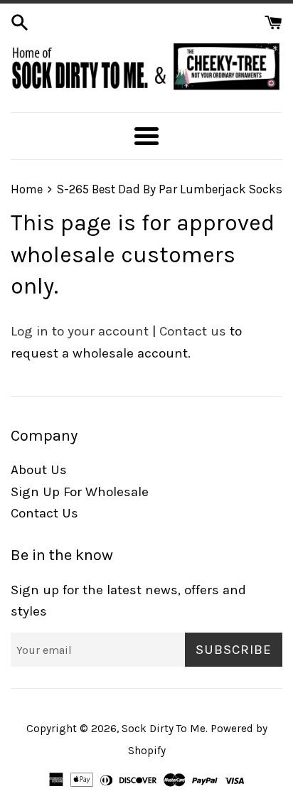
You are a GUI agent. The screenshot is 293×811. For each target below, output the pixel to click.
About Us (39, 470)
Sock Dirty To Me (164, 728)
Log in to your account (80, 331)
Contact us (192, 331)
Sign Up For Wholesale (80, 492)
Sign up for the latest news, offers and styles (128, 600)
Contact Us (44, 513)
